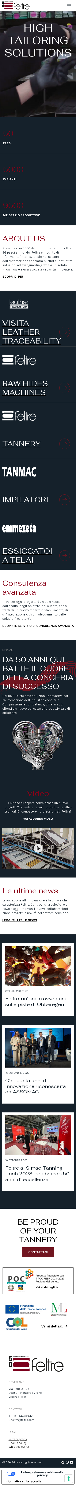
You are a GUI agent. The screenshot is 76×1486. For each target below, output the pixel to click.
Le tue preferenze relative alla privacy (42, 1473)
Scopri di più (12, 277)
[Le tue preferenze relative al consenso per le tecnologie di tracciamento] (69, 1479)
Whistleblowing (19, 1447)
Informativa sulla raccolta (23, 1481)
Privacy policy (18, 1439)
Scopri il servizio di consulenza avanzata (38, 626)
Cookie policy (17, 1443)
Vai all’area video (38, 819)
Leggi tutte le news (19, 920)
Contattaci (38, 1252)
